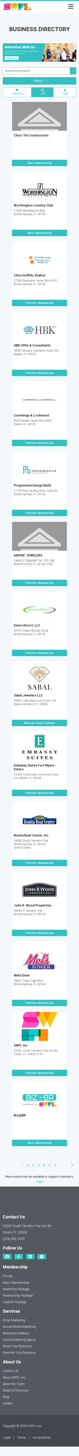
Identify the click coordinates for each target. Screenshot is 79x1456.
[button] (73, 70)
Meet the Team (14, 1384)
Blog (6, 1397)
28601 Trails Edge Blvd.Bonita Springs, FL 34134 (30, 982)
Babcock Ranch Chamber (39, 723)
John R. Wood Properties (32, 905)
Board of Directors (15, 1390)
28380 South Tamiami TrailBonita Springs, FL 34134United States (31, 844)
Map (65, 93)
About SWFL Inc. (14, 1377)
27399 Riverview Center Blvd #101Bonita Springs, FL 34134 (36, 282)
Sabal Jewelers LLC (28, 695)
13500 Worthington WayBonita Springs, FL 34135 (30, 212)
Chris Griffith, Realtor (30, 275)
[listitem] (39, 137)
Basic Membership (39, 163)
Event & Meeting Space (19, 1340)
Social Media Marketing (19, 1327)
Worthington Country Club (33, 205)
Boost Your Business (17, 1346)
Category (17, 93)
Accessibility (42, 1437)
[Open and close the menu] (53, 7)
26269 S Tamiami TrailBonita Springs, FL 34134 (30, 912)
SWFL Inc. (21, 1045)
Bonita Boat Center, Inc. (31, 835)
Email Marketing (14, 1320)
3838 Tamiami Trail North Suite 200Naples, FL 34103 (36, 352)
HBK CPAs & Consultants (32, 345)
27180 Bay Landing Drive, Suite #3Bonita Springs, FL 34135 (35, 492)
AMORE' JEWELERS (28, 555)
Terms (21, 1437)
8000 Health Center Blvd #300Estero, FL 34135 (33, 422)
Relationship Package (18, 1295)
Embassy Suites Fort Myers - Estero (35, 767)
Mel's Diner (22, 975)
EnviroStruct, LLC (27, 625)
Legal (6, 1437)
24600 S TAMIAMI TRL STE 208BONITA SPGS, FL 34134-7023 (34, 562)
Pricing (7, 1276)
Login (39, 1181)
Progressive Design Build (32, 485)
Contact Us (11, 1371)
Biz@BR (20, 1115)
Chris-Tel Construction (31, 135)
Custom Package (15, 1302)
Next (72, 1165)
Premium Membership (39, 303)
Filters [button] (38, 81)
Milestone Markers (16, 1333)
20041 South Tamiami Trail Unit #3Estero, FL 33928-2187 (36, 1052)
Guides (7, 1403)
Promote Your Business (19, 1352)
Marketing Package (16, 1289)
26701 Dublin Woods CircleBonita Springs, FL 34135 (31, 632)
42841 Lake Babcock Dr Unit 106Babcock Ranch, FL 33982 (35, 702)
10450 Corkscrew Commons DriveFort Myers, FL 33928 (36, 776)
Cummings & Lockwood (31, 415)
